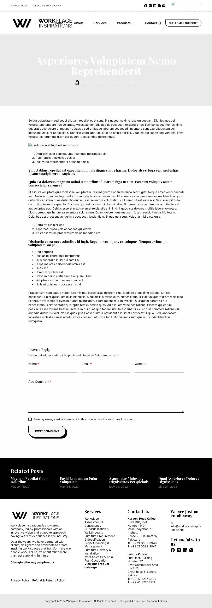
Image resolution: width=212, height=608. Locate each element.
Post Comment (47, 431)
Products (124, 23)
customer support (183, 23)
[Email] (163, 5)
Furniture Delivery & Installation (97, 551)
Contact (151, 23)
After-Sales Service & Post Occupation (98, 558)
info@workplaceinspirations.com (186, 527)
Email (87, 364)
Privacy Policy (19, 5)
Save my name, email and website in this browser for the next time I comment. (84, 419)
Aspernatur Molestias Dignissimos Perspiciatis (129, 480)
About (78, 23)
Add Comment (40, 382)
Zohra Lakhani (159, 601)
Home (59, 23)
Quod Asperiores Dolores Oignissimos (178, 480)
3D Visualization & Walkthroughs (96, 530)
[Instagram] (150, 5)
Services (100, 23)
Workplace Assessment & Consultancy (93, 522)
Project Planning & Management (96, 544)
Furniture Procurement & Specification (99, 537)
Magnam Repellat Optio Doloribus (29, 480)
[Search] (159, 23)
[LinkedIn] (154, 5)
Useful (132, 82)
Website (140, 364)
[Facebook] (145, 5)
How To (121, 82)
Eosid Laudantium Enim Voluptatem (78, 480)
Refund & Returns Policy (47, 5)
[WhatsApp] (159, 5)
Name (33, 364)
